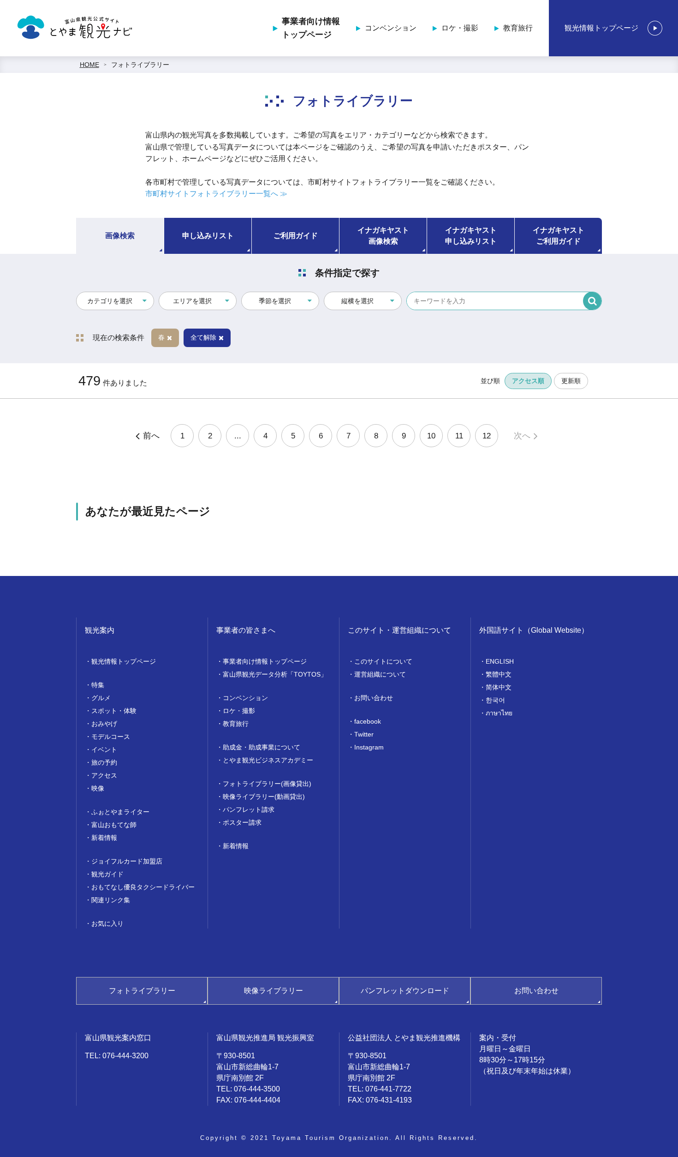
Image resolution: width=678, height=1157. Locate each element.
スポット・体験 (114, 710)
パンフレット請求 (248, 809)
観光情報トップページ (601, 28)
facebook (367, 721)
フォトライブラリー (140, 64)
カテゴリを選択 (109, 301)
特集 (97, 685)
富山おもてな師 (114, 824)
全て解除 (203, 337)
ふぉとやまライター (120, 811)
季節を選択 (275, 301)
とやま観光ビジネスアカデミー (268, 760)
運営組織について (380, 674)
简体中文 (498, 687)
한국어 (495, 700)
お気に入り (107, 923)
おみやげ (104, 723)
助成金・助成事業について (261, 747)
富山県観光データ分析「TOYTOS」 (275, 674)
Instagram (369, 747)
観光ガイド (107, 874)
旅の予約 (104, 762)
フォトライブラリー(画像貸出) (267, 783)
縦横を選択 (357, 301)
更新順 (571, 380)
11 (459, 436)
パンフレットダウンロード (405, 991)
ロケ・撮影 (459, 28)
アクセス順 (528, 380)
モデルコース (110, 736)
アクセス (104, 775)
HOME (89, 64)
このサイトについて (383, 661)
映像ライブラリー (273, 991)
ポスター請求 (242, 822)
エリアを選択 (192, 301)
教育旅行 (518, 28)
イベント (104, 749)
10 (431, 436)
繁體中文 (498, 674)
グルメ (101, 697)
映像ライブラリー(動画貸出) (264, 796)
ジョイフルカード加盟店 (126, 861)
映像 (97, 788)
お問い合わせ (373, 697)
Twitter (364, 734)
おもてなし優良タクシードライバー (143, 887)
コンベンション (390, 28)
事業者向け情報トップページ (311, 28)
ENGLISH (500, 661)
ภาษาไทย (499, 713)
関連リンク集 (110, 900)
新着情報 (104, 837)
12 (486, 436)
